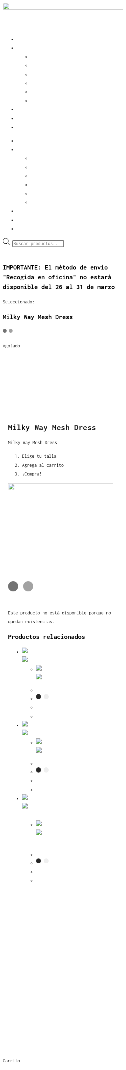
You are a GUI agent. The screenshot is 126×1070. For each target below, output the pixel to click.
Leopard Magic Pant (58, 690)
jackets (39, 74)
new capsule (22, 911)
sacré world (30, 109)
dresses (39, 100)
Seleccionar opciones (60, 717)
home (22, 39)
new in (38, 56)
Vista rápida (88, 660)
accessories (44, 65)
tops (36, 92)
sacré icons (22, 926)
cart (22, 127)
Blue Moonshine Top (58, 763)
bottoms (39, 83)
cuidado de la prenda (38, 998)
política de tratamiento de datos (59, 1014)
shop (22, 48)
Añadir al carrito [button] (57, 881)
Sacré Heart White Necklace (68, 854)
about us (26, 118)
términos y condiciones (41, 983)
